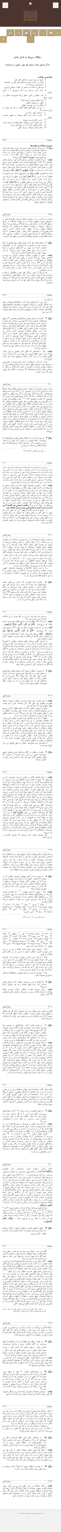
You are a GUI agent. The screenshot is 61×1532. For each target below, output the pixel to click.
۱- (45, 451)
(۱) (24, 398)
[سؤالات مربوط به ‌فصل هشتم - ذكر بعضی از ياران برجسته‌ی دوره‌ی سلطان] (3, 39)
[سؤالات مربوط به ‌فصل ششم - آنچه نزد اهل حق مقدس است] (57, 32)
